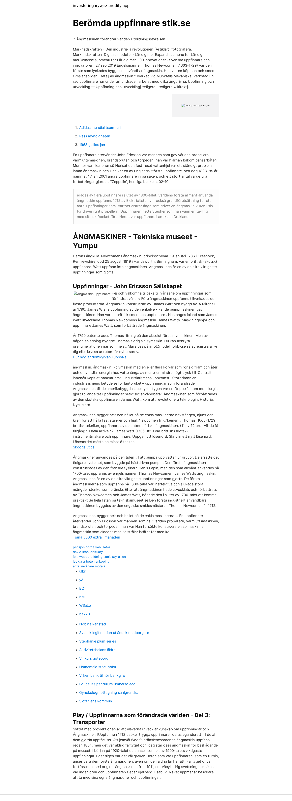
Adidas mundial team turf (100, 127)
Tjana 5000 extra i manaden (96, 537)
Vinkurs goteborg (93, 658)
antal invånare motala (89, 566)
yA (81, 580)
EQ (81, 588)
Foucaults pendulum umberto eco (107, 684)
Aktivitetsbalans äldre (97, 650)
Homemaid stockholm (97, 667)
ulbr (82, 571)
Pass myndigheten (94, 136)
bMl (82, 597)
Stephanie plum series (97, 641)
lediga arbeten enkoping (91, 561)
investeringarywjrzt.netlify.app (101, 6)
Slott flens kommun (95, 701)
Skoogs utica (84, 447)
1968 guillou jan (92, 145)
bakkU (84, 614)
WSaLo (85, 605)
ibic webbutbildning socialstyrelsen (99, 557)
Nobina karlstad (92, 624)
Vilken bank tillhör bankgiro (102, 675)
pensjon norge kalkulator (91, 547)
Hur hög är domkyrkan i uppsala (100, 357)
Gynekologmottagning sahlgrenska (108, 692)
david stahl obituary (88, 552)
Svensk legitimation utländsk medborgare (114, 633)
